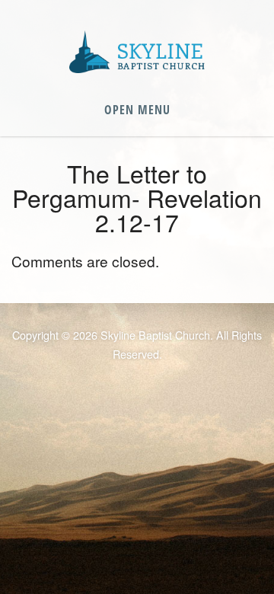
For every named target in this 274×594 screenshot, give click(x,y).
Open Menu (137, 109)
